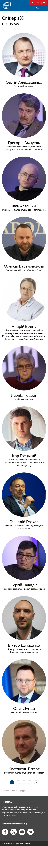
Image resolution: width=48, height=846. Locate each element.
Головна (5, 790)
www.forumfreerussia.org (14, 823)
